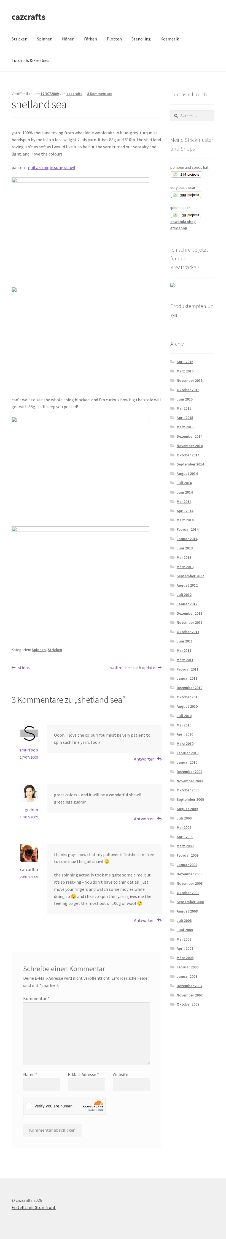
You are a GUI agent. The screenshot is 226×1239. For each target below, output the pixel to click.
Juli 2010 (184, 715)
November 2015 (190, 380)
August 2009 (187, 808)
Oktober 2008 (188, 892)
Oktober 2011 (188, 631)
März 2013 (185, 566)
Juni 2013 (185, 548)
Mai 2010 (184, 725)
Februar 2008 (187, 967)
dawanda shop (183, 221)
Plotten (114, 39)
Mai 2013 (184, 557)
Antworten (144, 759)
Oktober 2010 (188, 697)
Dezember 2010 (189, 687)
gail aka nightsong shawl (51, 167)
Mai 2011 (184, 650)
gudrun (31, 809)
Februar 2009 (187, 855)
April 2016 (185, 361)
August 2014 (187, 473)
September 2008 (190, 901)
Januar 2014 (187, 538)
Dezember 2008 (189, 874)
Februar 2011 (187, 669)
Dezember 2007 (189, 985)
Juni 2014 (185, 492)
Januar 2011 (187, 678)
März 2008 (185, 957)
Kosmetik (169, 39)
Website (120, 1074)
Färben (90, 39)
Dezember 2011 (189, 613)
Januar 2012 (187, 603)
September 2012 (190, 575)
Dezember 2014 (189, 436)
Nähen (68, 39)
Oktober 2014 (188, 455)
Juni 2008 (185, 929)
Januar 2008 (187, 976)
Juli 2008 (184, 920)
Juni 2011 (185, 641)
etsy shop (178, 227)
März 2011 (185, 659)
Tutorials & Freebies (30, 60)
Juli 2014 (184, 482)
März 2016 (185, 371)
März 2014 (185, 520)
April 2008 (185, 948)
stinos (24, 668)
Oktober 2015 (188, 389)
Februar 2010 (187, 752)
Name (30, 1074)
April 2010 (185, 734)
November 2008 (190, 883)
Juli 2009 (184, 818)
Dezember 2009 (189, 771)
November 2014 (190, 445)
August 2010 (187, 706)
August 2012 (187, 585)
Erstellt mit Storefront (34, 1207)
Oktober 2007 (188, 1004)
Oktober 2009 (188, 790)
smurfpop (28, 750)
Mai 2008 (184, 939)
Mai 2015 (184, 408)
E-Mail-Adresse (83, 1074)
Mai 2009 (184, 827)
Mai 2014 (184, 501)
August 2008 (187, 911)
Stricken (19, 39)
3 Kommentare (99, 93)
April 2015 (185, 417)
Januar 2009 (187, 864)
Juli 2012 (184, 594)
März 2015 (185, 426)
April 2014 (185, 510)
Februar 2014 (187, 529)
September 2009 (190, 799)
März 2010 (185, 743)
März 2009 (185, 845)
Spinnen (44, 39)
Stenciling (141, 39)
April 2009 (185, 836)
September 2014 (190, 464)
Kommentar (36, 998)
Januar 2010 (187, 762)
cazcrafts (28, 16)
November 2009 (190, 780)
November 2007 (190, 995)
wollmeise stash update (132, 668)
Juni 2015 (185, 399)
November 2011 (190, 622)
